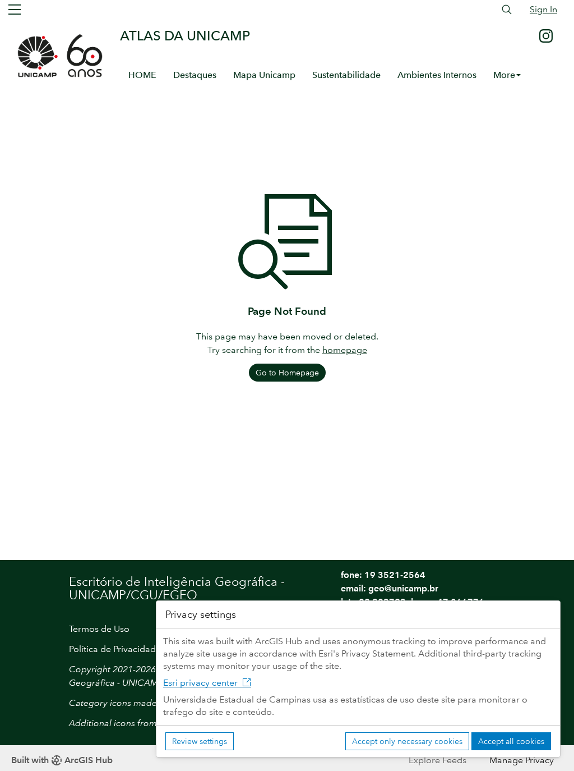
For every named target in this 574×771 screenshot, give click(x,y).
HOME (142, 75)
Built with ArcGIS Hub (62, 760)
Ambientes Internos (436, 75)
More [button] (504, 75)
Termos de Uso (99, 628)
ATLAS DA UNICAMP (185, 35)
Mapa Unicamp (264, 75)
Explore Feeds (437, 760)
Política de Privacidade (115, 649)
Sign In (543, 9)
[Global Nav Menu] (14, 9)
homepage (344, 350)
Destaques (194, 75)
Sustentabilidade (346, 75)
